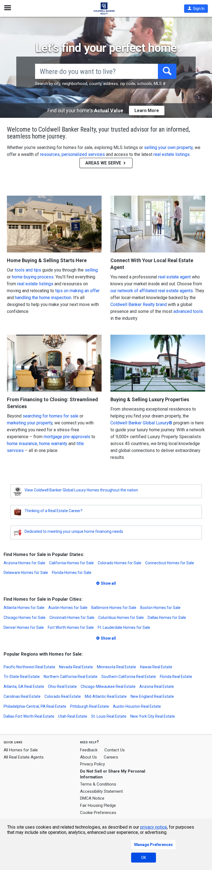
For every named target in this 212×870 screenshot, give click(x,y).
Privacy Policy (92, 764)
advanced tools (188, 311)
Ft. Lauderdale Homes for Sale (124, 627)
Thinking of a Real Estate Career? (54, 511)
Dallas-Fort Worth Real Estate (29, 716)
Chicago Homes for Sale (25, 617)
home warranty (53, 443)
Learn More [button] (146, 110)
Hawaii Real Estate (156, 667)
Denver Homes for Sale (24, 627)
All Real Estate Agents (24, 757)
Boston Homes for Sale (160, 607)
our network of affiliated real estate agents (151, 290)
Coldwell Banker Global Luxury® (141, 422)
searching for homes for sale (50, 416)
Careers (111, 757)
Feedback (88, 750)
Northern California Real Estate (70, 676)
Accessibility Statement (101, 791)
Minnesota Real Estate (116, 667)
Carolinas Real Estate (22, 696)
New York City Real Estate (152, 716)
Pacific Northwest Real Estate (29, 667)
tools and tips (28, 270)
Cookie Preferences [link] (98, 812)
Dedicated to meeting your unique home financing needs (74, 531)
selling (91, 270)
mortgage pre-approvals (67, 436)
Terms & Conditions (98, 784)
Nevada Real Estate (76, 667)
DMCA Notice (92, 798)
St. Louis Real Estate (108, 716)
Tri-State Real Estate (22, 676)
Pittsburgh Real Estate (89, 706)
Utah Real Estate (72, 716)
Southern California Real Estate (128, 676)
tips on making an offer (77, 290)
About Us (88, 757)
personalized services (83, 154)
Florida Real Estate (176, 676)
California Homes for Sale (71, 563)
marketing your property (29, 422)
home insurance (22, 443)
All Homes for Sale (21, 749)
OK (143, 857)
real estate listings (171, 154)
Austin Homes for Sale (68, 607)
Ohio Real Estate (62, 686)
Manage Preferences (153, 844)
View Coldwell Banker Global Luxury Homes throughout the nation (81, 490)
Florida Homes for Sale (71, 572)
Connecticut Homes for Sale (169, 563)
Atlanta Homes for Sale (24, 607)
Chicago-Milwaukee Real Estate (108, 686)
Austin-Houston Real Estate (137, 706)
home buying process (33, 277)
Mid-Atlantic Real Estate (106, 696)
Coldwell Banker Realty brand (138, 304)
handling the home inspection (43, 297)
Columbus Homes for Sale (121, 617)
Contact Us (114, 749)
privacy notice (153, 827)
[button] (196, 8)
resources (50, 154)
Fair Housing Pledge (98, 805)
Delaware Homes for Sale (26, 572)
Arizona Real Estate (156, 686)
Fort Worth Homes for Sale (71, 627)
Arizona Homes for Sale (24, 563)
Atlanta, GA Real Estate (24, 686)
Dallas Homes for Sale (167, 617)
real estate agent (174, 277)
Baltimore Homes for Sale (113, 607)
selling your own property (168, 147)
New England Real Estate (152, 696)
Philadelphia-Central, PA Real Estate (35, 706)
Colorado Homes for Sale (119, 563)
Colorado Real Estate (62, 696)
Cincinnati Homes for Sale (71, 617)
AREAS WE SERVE (103, 163)
